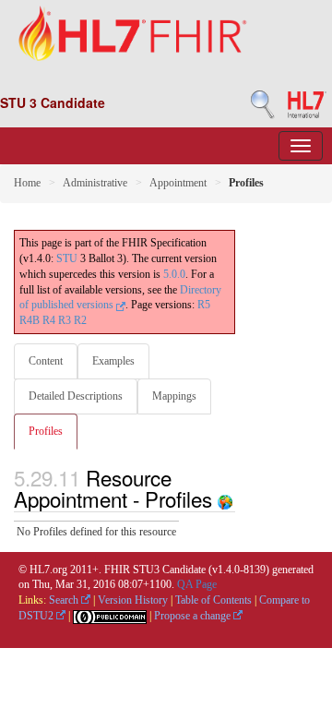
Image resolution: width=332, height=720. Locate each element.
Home (27, 182)
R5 (203, 304)
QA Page (197, 584)
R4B (29, 320)
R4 (48, 320)
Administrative (95, 182)
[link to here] (225, 498)
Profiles (46, 431)
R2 (80, 320)
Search (65, 600)
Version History (133, 600)
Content (46, 360)
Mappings (174, 396)
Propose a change (193, 615)
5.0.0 (174, 274)
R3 (64, 320)
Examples (113, 360)
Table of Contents (213, 600)
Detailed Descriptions (76, 396)
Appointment (178, 182)
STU (66, 258)
